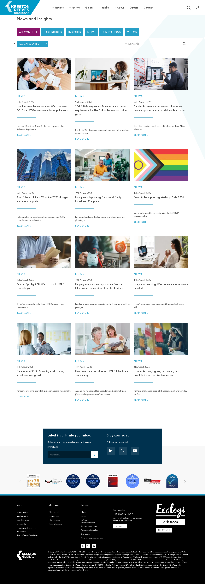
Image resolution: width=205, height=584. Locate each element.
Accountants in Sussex (89, 526)
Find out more (164, 530)
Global (89, 7)
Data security (54, 516)
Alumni (83, 512)
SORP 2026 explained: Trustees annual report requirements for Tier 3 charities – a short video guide (101, 108)
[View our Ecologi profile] (170, 514)
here (86, 570)
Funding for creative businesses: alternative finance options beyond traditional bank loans (159, 106)
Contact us (120, 526)
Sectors (75, 7)
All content (28, 32)
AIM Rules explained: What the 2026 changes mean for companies (42, 197)
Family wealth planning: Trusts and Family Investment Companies (98, 197)
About (120, 7)
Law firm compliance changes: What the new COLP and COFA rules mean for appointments (42, 106)
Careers (134, 7)
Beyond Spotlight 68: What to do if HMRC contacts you (40, 284)
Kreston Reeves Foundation (27, 535)
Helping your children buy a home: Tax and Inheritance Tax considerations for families (99, 284)
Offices (84, 520)
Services (59, 7)
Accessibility (22, 524)
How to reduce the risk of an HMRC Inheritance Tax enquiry (101, 371)
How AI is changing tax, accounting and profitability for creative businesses (156, 371)
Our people (85, 534)
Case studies (53, 32)
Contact (148, 7)
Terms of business (55, 524)
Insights (105, 7)
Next (185, 482)
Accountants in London (89, 530)
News (91, 32)
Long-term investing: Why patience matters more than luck (161, 284)
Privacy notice (22, 512)
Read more (24, 134)
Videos (132, 32)
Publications (111, 32)
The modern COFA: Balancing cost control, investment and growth (40, 371)
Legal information (23, 516)
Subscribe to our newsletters (92, 538)
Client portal (54, 512)
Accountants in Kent (88, 522)
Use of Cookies (23, 520)
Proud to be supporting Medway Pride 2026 (159, 195)
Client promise (54, 520)
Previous (20, 482)
